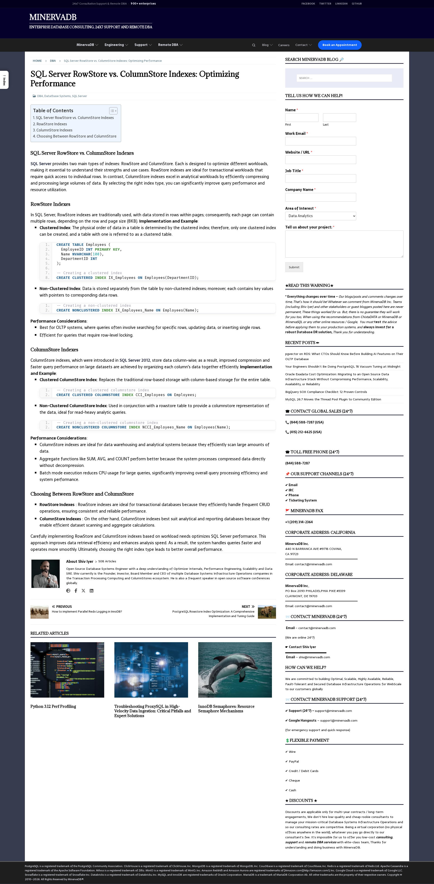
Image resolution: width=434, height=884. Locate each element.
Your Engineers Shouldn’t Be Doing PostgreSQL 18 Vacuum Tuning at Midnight (343, 366)
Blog (265, 44)
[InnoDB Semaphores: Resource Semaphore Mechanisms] (237, 670)
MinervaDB (85, 44)
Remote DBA (168, 44)
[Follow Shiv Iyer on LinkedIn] (89, 591)
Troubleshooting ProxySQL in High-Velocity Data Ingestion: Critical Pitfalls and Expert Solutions (152, 711)
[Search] (253, 45)
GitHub (357, 4)
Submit (294, 267)
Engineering (114, 44)
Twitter (325, 4)
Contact (301, 44)
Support (141, 44)
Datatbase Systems (57, 96)
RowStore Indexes (52, 124)
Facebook (308, 4)
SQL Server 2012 (135, 360)
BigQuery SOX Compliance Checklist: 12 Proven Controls (326, 391)
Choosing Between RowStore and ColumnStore (76, 136)
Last (326, 125)
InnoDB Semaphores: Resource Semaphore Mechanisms (226, 709)
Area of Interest (300, 208)
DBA (40, 96)
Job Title (294, 171)
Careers (284, 45)
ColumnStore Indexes (54, 130)
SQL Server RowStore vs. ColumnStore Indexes (75, 118)
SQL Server (79, 96)
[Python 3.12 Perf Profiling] (69, 670)
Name (291, 110)
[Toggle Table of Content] (111, 111)
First (288, 125)
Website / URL (298, 152)
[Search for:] (344, 78)
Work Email (296, 133)
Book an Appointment (340, 45)
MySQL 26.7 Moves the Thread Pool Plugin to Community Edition (333, 399)
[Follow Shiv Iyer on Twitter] (81, 591)
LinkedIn (341, 4)
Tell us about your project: (309, 227)
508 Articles (107, 561)
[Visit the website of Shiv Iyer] (68, 591)
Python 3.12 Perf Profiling (53, 706)
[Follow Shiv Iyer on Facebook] (74, 591)
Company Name (300, 189)
